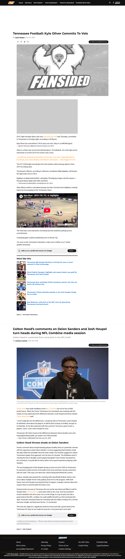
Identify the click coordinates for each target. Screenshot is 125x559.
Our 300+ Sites (83, 542)
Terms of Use (63, 546)
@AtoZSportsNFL (28, 436)
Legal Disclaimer (103, 546)
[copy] (28, 41)
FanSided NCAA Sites (83, 3)
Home (19, 314)
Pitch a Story (21, 546)
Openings (44, 542)
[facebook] (113, 2)
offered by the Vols (50, 137)
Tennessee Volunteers (30, 314)
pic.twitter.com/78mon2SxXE (46, 436)
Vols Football (27, 529)
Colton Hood (21, 409)
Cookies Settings (65, 549)
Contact (61, 542)
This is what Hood (23, 416)
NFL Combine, (51, 409)
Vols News (28, 3)
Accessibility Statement (25, 549)
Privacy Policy (46, 546)
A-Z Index (44, 549)
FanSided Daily (102, 542)
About (21, 3)
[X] (110, 2)
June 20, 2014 (48, 183)
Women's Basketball (67, 3)
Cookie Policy (83, 546)
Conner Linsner (21, 341)
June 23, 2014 (49, 146)
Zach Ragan (20, 37)
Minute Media (14, 554)
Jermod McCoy (32, 492)
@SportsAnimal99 (32, 178)
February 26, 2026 (44, 438)
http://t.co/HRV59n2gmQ (63, 143)
